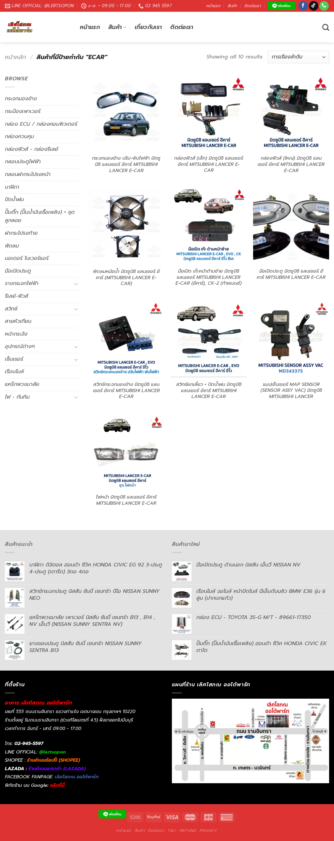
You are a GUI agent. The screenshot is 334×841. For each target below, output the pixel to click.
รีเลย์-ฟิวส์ (16, 296)
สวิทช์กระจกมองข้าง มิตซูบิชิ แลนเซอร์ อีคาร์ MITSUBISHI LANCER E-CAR (126, 390)
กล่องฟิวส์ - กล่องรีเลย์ (31, 149)
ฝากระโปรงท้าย (21, 233)
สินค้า (232, 6)
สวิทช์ (11, 309)
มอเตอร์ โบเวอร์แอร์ (27, 258)
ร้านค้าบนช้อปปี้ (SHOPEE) (53, 760)
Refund (188, 830)
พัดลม (12, 246)
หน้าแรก (213, 6)
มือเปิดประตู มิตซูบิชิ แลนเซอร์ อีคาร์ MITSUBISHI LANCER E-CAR (291, 274)
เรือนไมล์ (14, 371)
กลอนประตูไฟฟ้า (23, 162)
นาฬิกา (12, 187)
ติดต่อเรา (252, 6)
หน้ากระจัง (16, 334)
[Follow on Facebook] (303, 6)
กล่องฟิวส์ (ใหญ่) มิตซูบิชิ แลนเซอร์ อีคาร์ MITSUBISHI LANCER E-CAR (291, 164)
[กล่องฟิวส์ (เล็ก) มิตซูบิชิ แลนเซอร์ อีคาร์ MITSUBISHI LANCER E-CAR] (209, 113)
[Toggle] (76, 284)
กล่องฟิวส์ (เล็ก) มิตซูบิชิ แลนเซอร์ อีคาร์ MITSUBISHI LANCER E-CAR (208, 164)
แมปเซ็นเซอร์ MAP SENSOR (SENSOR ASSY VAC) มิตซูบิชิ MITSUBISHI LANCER (291, 390)
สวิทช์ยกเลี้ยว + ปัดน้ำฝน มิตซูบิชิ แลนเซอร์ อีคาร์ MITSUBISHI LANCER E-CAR (208, 390)
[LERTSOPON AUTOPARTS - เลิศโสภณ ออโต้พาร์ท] (37, 27)
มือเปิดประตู (18, 271)
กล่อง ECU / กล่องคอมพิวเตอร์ (41, 124)
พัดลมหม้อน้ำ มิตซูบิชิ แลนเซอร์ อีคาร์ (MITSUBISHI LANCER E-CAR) (126, 277)
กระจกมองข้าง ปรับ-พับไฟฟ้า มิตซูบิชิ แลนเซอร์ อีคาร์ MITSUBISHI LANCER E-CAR (126, 164)
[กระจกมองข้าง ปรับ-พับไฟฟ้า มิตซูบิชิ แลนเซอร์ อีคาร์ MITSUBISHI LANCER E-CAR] (126, 113)
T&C (172, 830)
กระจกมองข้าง (21, 99)
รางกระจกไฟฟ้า (21, 283)
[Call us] (324, 6)
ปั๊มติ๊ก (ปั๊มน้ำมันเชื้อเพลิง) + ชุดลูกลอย (40, 216)
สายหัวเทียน (18, 321)
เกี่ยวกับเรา (148, 27)
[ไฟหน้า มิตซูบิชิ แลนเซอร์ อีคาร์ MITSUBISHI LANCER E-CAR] (126, 452)
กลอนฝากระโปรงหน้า (28, 174)
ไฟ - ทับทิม (17, 397)
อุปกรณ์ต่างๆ (20, 346)
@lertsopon (52, 751)
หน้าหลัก (15, 57)
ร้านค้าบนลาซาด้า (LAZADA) (57, 768)
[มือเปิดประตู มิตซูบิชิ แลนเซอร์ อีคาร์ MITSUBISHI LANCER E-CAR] (291, 226)
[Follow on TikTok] (313, 6)
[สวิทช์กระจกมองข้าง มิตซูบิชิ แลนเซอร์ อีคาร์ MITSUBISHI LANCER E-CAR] (126, 339)
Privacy (208, 830)
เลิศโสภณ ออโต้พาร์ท (77, 776)
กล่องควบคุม (19, 136)
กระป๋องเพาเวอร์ (22, 111)
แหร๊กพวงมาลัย (22, 384)
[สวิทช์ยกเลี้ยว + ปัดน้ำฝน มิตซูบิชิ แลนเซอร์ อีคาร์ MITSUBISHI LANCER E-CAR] (209, 339)
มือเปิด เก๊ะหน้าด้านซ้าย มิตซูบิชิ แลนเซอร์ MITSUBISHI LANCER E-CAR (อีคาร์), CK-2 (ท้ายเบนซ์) (208, 277)
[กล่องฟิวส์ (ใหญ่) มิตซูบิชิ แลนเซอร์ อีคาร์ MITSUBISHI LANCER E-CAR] (291, 113)
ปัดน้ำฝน (14, 199)
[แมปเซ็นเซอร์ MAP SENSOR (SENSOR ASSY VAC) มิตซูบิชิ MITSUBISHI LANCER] (291, 339)
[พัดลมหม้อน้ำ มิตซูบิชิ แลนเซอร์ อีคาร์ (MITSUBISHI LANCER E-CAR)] (126, 226)
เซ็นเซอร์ (14, 359)
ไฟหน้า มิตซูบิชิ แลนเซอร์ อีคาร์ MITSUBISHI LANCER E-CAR (126, 500)
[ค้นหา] (325, 27)
